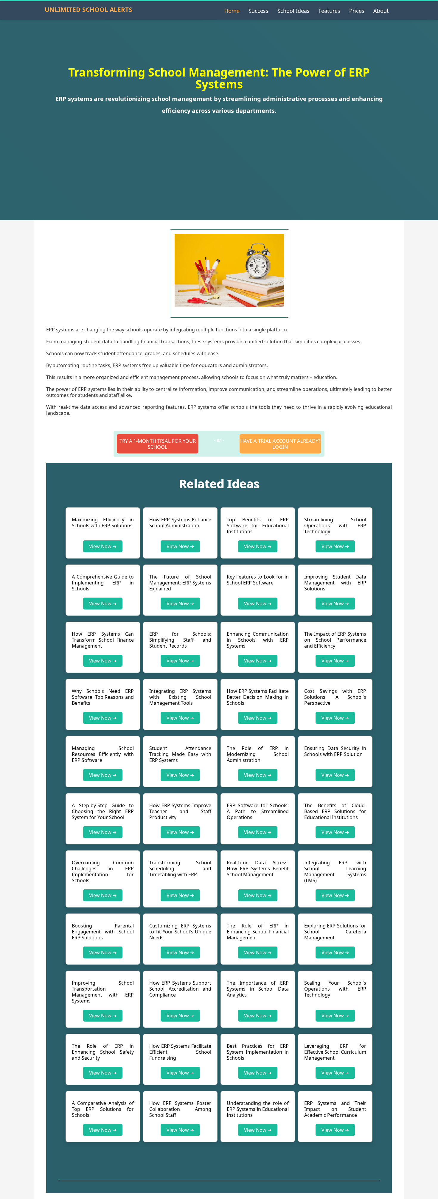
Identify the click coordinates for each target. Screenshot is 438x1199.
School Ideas (293, 10)
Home (232, 10)
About (381, 10)
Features (329, 10)
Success (258, 10)
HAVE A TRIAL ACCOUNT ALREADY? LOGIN (280, 443)
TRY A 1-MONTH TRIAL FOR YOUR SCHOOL (157, 443)
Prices (356, 10)
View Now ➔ (103, 546)
